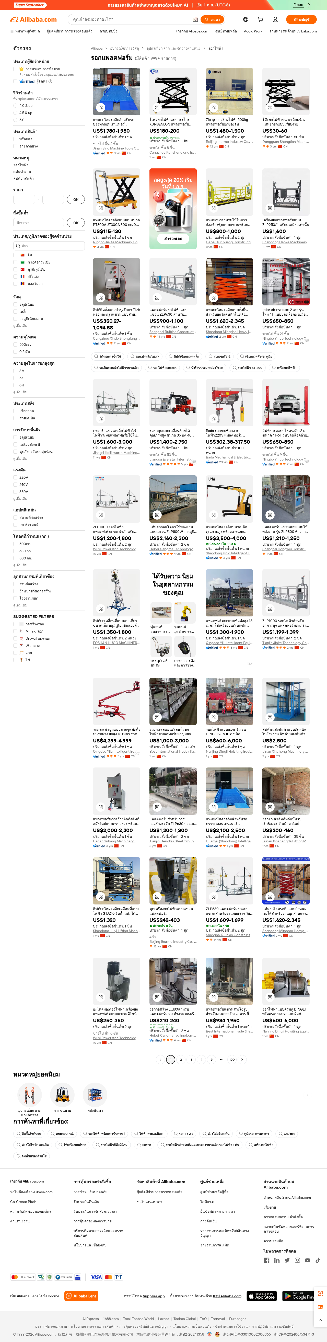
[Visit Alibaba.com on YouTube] (308, 1260)
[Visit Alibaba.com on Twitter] (287, 1260)
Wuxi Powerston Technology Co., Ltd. (116, 549)
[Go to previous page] (160, 1059)
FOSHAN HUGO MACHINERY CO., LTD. (116, 643)
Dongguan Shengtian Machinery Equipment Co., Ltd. (286, 142)
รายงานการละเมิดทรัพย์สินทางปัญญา (224, 1233)
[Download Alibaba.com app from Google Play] (299, 1296)
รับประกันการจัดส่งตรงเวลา (95, 1211)
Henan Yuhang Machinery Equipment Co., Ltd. (116, 841)
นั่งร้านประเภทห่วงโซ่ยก (207, 368)
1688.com (111, 1319)
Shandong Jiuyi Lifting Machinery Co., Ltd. (116, 931)
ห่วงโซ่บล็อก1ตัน (218, 1133)
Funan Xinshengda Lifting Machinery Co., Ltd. (286, 841)
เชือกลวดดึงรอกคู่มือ (258, 356)
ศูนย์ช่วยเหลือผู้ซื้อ (214, 1192)
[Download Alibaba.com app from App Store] (262, 1296)
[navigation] (49, 554)
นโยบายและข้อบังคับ (90, 1245)
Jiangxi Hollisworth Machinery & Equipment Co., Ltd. (116, 453)
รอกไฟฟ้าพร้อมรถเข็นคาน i (106, 1133)
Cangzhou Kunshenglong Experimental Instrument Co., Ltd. (173, 152)
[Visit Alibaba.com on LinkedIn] (277, 1260)
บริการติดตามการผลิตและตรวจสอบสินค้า (98, 1233)
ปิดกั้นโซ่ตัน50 (31, 1133)
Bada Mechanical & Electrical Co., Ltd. (229, 457)
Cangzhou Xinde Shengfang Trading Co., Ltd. (116, 338)
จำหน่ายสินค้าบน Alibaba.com (287, 1198)
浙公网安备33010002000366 (247, 1334)
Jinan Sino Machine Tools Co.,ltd (116, 148)
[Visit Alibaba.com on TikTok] (318, 1260)
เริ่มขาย (270, 1207)
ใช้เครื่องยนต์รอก (75, 1145)
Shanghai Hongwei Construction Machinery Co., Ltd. (286, 549)
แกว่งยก (289, 1133)
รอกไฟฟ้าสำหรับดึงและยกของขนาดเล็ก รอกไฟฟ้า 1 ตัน (202, 1145)
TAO (203, 1319)
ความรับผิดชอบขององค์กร (30, 1211)
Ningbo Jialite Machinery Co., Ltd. (116, 242)
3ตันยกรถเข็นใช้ (110, 356)
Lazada (163, 1319)
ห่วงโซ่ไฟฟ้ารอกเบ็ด (35, 1145)
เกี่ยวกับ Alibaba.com (27, 1181)
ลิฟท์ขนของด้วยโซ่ (34, 1156)
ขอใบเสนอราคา (149, 1202)
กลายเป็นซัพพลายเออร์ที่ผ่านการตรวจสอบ (289, 1229)
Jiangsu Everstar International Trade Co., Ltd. (173, 459)
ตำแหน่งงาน (20, 1221)
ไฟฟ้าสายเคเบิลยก (151, 1133)
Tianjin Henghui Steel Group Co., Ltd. (173, 841)
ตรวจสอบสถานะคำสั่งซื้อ (283, 1217)
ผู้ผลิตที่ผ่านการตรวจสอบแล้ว (159, 1192)
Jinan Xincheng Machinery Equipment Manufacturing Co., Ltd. (286, 751)
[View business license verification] (209, 1334)
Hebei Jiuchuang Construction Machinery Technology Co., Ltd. (229, 242)
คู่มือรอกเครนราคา (256, 1133)
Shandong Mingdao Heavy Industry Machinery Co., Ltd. (229, 332)
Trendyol (218, 1319)
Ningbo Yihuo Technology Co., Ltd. (286, 338)
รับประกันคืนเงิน (86, 1202)
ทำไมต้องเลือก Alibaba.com (31, 1192)
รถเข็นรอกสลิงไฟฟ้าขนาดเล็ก (118, 368)
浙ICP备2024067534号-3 (294, 1334)
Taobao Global (184, 1319)
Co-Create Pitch (23, 1202)
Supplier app (154, 1296)
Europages (237, 1319)
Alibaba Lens (27, 1296)
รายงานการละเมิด (214, 1245)
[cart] (261, 20)
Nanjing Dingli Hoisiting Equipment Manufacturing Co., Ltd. (229, 751)
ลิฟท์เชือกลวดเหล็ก (186, 356)
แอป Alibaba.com (227, 1296)
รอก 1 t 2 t (186, 1133)
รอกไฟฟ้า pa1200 (250, 368)
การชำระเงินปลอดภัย (90, 1192)
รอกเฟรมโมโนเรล (147, 356)
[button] (195, 19)
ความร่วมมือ (273, 1241)
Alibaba (96, 48)
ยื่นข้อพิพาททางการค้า (217, 1211)
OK (75, 199)
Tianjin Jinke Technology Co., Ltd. (286, 643)
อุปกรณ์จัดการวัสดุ (124, 48)
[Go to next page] (242, 1059)
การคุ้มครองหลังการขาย (93, 1221)
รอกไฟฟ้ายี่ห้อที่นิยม (114, 1145)
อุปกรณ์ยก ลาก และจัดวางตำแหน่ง (174, 48)
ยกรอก (146, 1145)
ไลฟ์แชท (207, 1202)
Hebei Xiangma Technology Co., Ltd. (173, 549)
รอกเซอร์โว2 (222, 356)
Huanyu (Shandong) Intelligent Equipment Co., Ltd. (229, 841)
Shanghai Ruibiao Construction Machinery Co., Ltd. (173, 332)
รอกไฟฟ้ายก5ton (165, 368)
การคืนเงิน (208, 1221)
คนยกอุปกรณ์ (65, 1133)
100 (232, 1059)
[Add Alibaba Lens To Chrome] (81, 1296)
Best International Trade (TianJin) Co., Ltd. (173, 751)
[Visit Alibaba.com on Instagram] (297, 1260)
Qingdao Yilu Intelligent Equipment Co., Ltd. (229, 643)
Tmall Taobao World (138, 1319)
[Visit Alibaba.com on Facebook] (267, 1260)
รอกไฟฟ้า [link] (215, 48)
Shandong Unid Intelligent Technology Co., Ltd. (229, 553)
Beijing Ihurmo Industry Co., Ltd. (229, 142)
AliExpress (91, 1319)
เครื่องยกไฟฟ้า (287, 368)
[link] (320, 1293)
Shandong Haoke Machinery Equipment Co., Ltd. (286, 242)
